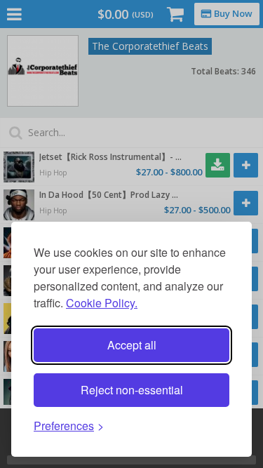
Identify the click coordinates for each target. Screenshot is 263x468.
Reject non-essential (132, 390)
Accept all (131, 345)
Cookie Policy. (101, 303)
